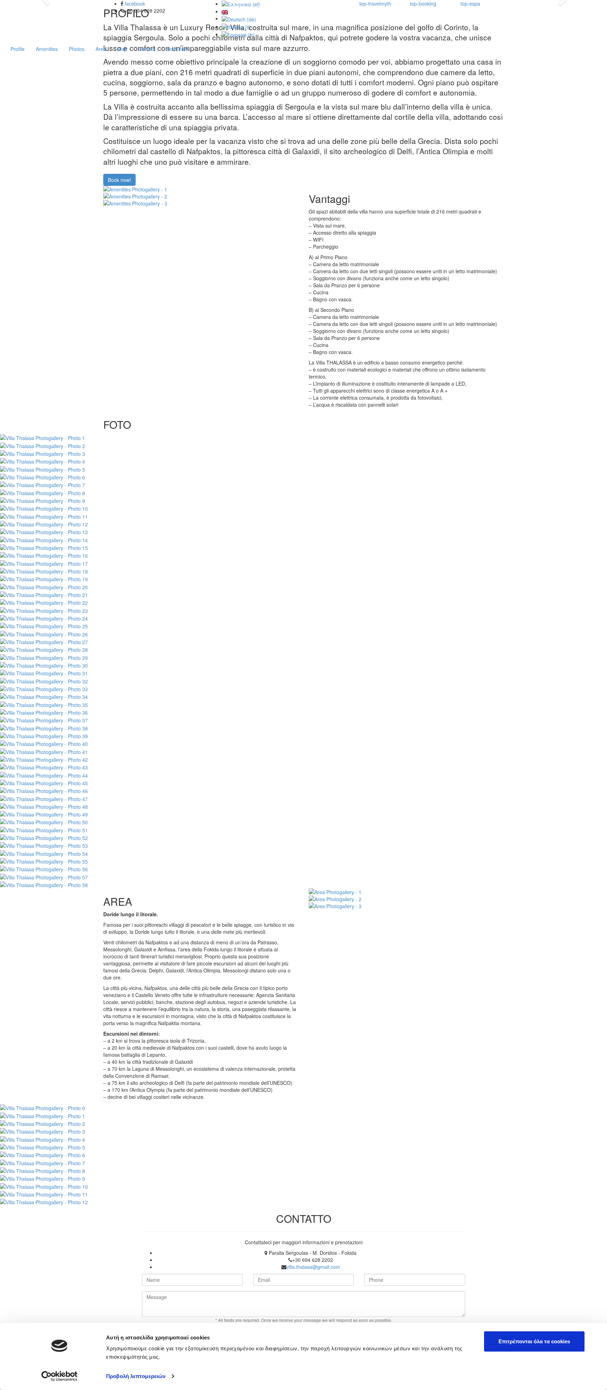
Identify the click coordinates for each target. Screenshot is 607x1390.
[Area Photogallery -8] (42, 1170)
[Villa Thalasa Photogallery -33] (44, 688)
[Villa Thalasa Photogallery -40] (44, 743)
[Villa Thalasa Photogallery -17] (44, 562)
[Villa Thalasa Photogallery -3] (42, 453)
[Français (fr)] (238, 34)
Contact (147, 48)
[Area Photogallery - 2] (406, 899)
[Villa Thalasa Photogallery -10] (44, 507)
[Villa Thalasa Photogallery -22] (44, 601)
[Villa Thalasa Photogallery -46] (44, 790)
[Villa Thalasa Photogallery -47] (44, 797)
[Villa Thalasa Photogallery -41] (44, 750)
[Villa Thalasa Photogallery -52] (44, 837)
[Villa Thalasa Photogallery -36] (44, 711)
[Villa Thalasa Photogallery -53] (44, 844)
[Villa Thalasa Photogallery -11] (44, 515)
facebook (135, 3)
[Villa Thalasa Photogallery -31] (44, 672)
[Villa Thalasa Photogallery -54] (44, 852)
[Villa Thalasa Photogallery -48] (44, 805)
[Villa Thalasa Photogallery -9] (42, 500)
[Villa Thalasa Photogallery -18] (44, 570)
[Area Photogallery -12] (44, 1201)
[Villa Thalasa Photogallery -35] (44, 703)
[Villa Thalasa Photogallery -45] (44, 782)
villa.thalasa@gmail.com (313, 1266)
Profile (18, 48)
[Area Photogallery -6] (42, 1154)
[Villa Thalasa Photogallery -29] (44, 656)
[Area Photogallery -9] (42, 1177)
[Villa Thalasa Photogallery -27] (44, 641)
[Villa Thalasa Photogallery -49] (44, 813)
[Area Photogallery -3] (42, 1130)
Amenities (47, 48)
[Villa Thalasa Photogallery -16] (44, 554)
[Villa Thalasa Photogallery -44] (44, 774)
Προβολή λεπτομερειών (135, 1376)
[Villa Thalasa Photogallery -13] (44, 531)
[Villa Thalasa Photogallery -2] (42, 444)
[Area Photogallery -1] (42, 1115)
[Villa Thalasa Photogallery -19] (44, 578)
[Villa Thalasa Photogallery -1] (42, 437)
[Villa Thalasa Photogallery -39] (44, 735)
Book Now (178, 48)
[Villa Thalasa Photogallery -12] (44, 523)
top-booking (423, 3)
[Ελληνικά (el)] (241, 3)
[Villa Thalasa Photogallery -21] (44, 594)
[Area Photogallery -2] (42, 1123)
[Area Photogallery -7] (42, 1162)
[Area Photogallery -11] (44, 1193)
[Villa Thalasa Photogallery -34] (44, 696)
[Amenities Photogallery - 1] (200, 189)
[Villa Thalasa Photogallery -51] (44, 829)
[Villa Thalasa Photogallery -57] (44, 876)
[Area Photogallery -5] (42, 1146)
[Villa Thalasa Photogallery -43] (44, 766)
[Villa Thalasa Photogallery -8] (42, 492)
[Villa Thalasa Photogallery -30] (44, 664)
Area (101, 48)
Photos (76, 48)
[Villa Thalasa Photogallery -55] (44, 860)
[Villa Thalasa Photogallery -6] (42, 476)
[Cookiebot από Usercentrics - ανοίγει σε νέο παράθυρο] (59, 1376)
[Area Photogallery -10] (44, 1185)
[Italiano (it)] (236, 26)
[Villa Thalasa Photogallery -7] (42, 484)
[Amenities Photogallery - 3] (200, 203)
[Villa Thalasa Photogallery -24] (44, 617)
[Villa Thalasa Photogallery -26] (44, 633)
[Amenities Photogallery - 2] (200, 196)
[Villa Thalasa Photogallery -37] (44, 719)
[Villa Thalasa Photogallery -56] (44, 868)
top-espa (470, 3)
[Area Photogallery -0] (42, 1107)
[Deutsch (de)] (239, 18)
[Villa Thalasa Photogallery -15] (44, 547)
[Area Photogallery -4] (42, 1138)
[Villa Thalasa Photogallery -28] (44, 649)
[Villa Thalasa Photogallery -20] (44, 586)
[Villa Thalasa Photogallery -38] (44, 727)
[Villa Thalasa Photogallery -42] (44, 758)
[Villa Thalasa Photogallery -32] (44, 680)
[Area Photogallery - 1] (406, 892)
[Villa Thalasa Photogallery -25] (44, 625)
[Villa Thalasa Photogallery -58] (44, 884)
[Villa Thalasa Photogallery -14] (44, 539)
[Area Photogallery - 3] (406, 906)
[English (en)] (225, 11)
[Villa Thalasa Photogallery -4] (42, 460)
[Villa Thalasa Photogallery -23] (44, 609)
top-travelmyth (375, 3)
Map (122, 48)
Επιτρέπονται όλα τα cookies (534, 1341)
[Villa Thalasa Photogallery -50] (44, 821)
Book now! (119, 179)
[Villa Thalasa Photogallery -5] (42, 468)
